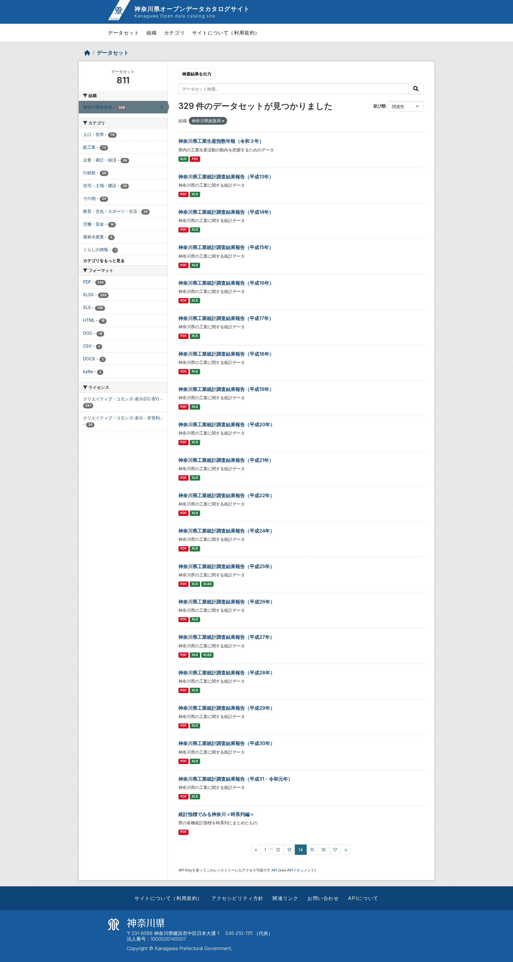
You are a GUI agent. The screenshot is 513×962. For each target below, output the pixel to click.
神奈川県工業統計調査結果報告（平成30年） (226, 743)
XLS (183, 159)
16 (324, 849)
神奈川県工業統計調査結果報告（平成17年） (226, 318)
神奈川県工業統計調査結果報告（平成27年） (226, 637)
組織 (152, 33)
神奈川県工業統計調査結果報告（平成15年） (226, 247)
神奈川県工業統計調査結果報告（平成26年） (226, 602)
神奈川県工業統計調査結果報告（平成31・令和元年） (235, 779)
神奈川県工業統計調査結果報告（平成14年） (226, 212)
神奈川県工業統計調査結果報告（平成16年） (226, 283)
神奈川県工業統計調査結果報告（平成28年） (226, 673)
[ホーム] (87, 53)
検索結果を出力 (196, 73)
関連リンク (286, 898)
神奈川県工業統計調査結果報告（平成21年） (226, 460)
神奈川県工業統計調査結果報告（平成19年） (226, 389)
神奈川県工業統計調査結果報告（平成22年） (226, 495)
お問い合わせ (323, 898)
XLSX (207, 584)
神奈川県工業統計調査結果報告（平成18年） (226, 354)
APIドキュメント (300, 870)
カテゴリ (174, 33)
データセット (124, 33)
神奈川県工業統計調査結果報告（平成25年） (226, 566)
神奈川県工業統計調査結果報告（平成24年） (226, 531)
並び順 (379, 105)
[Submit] (416, 88)
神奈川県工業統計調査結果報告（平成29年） (226, 708)
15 (312, 849)
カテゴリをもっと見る (104, 260)
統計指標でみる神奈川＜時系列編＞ (216, 814)
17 (335, 849)
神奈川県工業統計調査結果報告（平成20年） (226, 424)
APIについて (363, 898)
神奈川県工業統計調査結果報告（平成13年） (226, 177)
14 (301, 849)
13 (289, 849)
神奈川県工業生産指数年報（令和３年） (221, 141)
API (274, 870)
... (271, 847)
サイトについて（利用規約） (226, 33)
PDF (195, 159)
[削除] (223, 121)
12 (278, 849)
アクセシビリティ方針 (237, 898)
